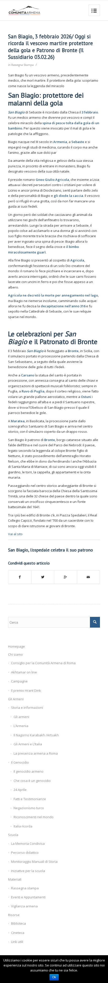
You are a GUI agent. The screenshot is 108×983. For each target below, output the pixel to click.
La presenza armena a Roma (36, 753)
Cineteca (17, 932)
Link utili (17, 941)
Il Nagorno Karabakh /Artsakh (36, 735)
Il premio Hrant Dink (26, 690)
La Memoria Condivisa (28, 843)
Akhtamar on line (24, 672)
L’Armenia (21, 726)
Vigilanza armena (24, 906)
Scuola (13, 834)
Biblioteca (18, 923)
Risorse (14, 915)
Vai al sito (15, 534)
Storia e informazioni (27, 707)
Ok (54, 977)
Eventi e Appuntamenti (28, 897)
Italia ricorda (23, 826)
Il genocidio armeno (28, 771)
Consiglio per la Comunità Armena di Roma (43, 663)
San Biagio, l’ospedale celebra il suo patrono (50, 550)
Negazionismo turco (29, 808)
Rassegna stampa (25, 888)
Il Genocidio (20, 762)
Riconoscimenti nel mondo (33, 817)
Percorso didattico (25, 852)
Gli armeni (21, 717)
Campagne (19, 681)
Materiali (14, 879)
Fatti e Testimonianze (30, 799)
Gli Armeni (16, 699)
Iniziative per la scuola (28, 871)
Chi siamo (15, 654)
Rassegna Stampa (22, 65)
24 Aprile (20, 789)
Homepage (16, 646)
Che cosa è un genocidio (32, 780)
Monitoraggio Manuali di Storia (34, 861)
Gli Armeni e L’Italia (28, 744)
